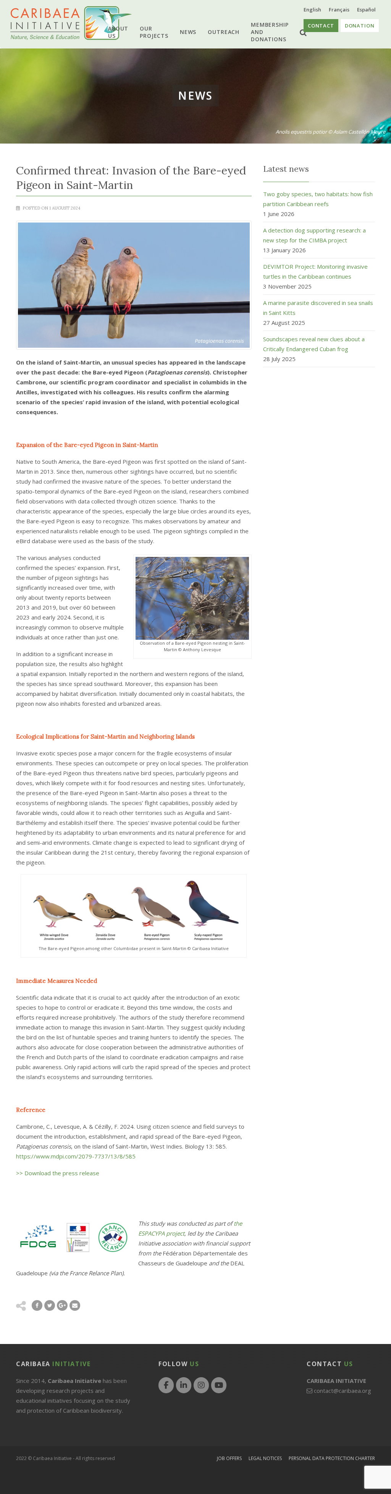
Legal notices (265, 1458)
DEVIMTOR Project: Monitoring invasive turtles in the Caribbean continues (315, 271)
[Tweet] (49, 1305)
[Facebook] (166, 1385)
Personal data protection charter (332, 1458)
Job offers (229, 1458)
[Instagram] (201, 1385)
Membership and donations (269, 32)
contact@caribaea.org (342, 1390)
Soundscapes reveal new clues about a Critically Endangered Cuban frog (314, 344)
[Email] (74, 1305)
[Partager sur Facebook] (37, 1305)
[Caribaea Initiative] (71, 23)
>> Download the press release (57, 1173)
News (188, 31)
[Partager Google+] (62, 1305)
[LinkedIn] (183, 1385)
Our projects (154, 32)
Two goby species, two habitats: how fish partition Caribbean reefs (318, 199)
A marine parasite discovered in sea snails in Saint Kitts (318, 307)
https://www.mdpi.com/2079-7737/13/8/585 (76, 1156)
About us (118, 32)
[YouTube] (218, 1385)
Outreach (223, 31)
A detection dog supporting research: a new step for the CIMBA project (314, 235)
